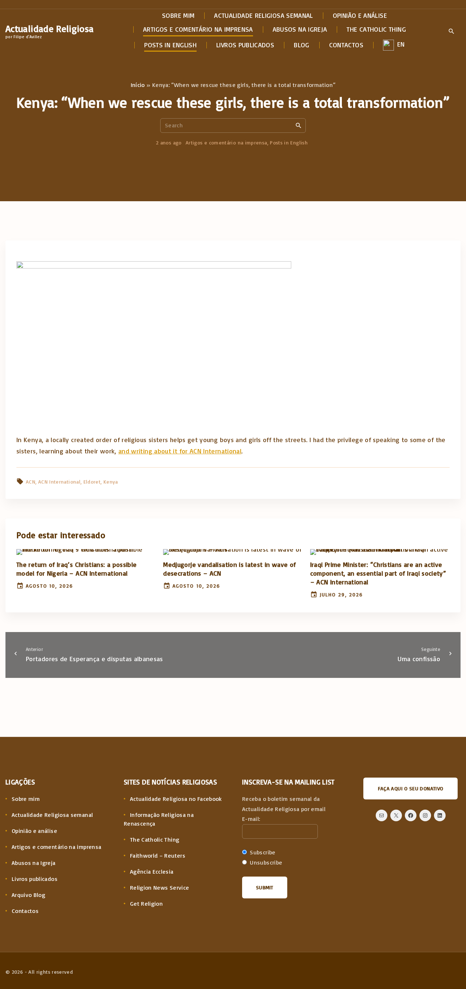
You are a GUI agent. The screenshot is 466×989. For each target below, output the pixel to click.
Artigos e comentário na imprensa (226, 142)
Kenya (110, 481)
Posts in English (289, 142)
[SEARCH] (298, 125)
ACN (30, 481)
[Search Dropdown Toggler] (451, 31)
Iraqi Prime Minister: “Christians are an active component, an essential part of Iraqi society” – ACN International (378, 573)
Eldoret (92, 481)
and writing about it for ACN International (179, 451)
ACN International (59, 481)
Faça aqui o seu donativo (410, 788)
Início (138, 84)
